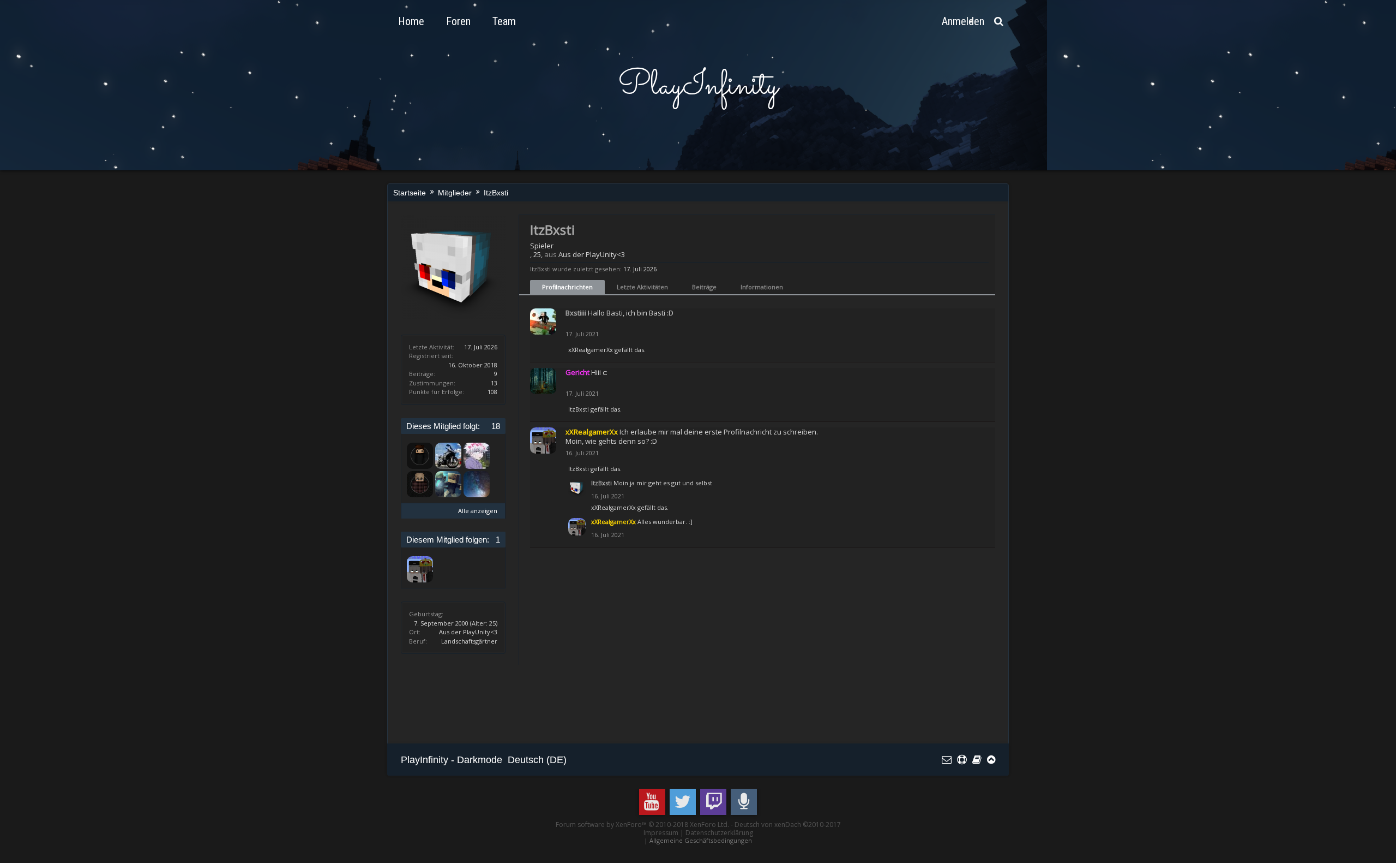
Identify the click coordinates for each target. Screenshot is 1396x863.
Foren (458, 21)
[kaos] (448, 484)
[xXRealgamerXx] (420, 569)
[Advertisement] (599, 702)
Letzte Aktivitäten (642, 287)
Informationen (762, 287)
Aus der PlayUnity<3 (468, 632)
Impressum (660, 832)
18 (495, 426)
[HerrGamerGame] (420, 456)
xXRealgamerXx (590, 350)
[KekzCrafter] (477, 484)
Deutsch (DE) (537, 759)
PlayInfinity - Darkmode (451, 759)
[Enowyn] (448, 456)
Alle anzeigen (477, 511)
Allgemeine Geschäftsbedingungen (700, 840)
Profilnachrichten (567, 287)
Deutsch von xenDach (788, 824)
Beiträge (704, 287)
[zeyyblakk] (477, 456)
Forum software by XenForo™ (642, 824)
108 (492, 392)
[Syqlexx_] (420, 484)
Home (411, 21)
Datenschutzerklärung (719, 832)
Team (504, 21)
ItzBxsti (578, 409)
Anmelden (963, 21)
